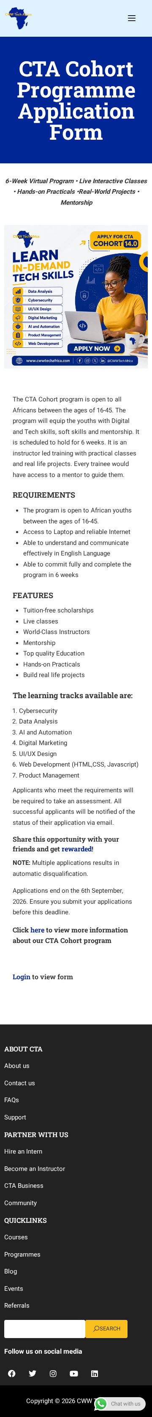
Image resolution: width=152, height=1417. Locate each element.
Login (21, 976)
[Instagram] (53, 1373)
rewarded (77, 848)
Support (15, 1117)
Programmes (22, 1254)
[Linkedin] (94, 1373)
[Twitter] (32, 1373)
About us (17, 1065)
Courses (16, 1237)
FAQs (11, 1100)
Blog (10, 1271)
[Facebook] (11, 1373)
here (37, 929)
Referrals (17, 1305)
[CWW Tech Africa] (18, 17)
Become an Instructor (34, 1168)
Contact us (19, 1083)
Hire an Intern (23, 1151)
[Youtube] (73, 1373)
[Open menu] (133, 18)
